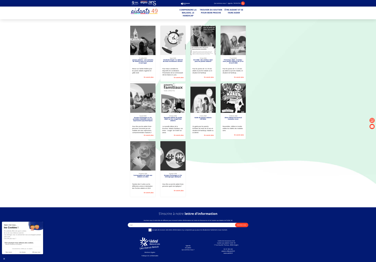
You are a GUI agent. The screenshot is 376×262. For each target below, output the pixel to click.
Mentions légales (149, 252)
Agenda (230, 3)
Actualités (188, 248)
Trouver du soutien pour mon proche (211, 11)
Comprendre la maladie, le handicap (188, 12)
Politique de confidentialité (149, 256)
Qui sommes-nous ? (220, 3)
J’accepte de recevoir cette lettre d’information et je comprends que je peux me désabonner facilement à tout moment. (189, 230)
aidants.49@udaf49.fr (228, 251)
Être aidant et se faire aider (234, 11)
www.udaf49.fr (228, 253)
